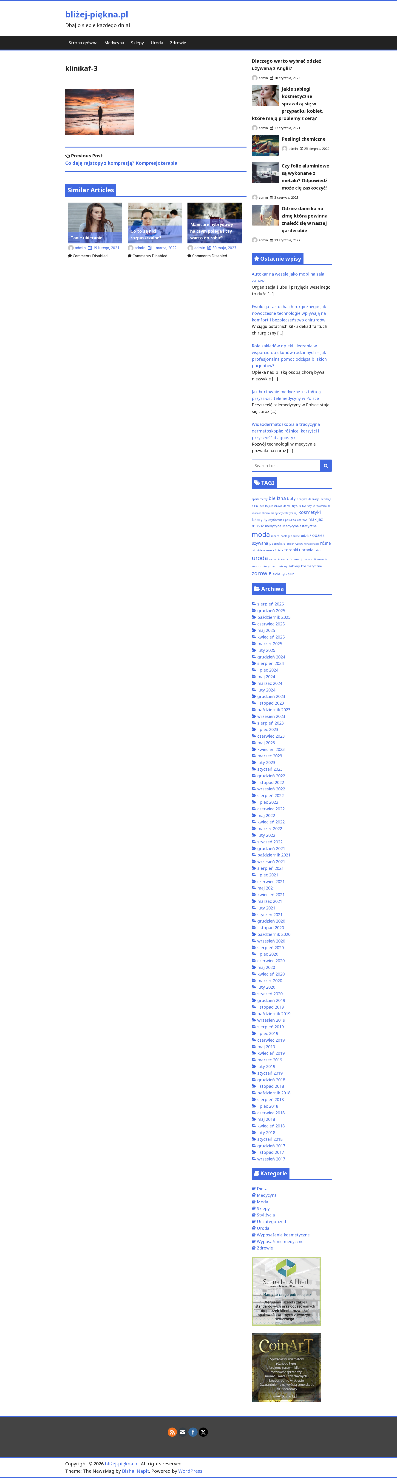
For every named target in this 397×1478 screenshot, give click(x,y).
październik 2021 (273, 855)
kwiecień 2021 (271, 894)
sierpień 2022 (270, 795)
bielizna (277, 498)
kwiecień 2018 (271, 1126)
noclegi (285, 536)
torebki (291, 549)
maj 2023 (266, 742)
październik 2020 (273, 934)
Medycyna (114, 42)
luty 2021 (266, 908)
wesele (308, 559)
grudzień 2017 (271, 1146)
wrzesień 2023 (271, 716)
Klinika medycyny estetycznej (279, 513)
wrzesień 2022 (271, 789)
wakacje (298, 559)
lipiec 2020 (267, 954)
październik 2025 (273, 617)
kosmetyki (309, 512)
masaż (258, 525)
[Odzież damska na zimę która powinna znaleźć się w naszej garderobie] (265, 224)
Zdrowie (178, 42)
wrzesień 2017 (271, 1159)
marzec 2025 (269, 643)
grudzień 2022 (271, 775)
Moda (262, 1202)
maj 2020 (266, 967)
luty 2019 (266, 1066)
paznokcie (277, 543)
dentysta (302, 499)
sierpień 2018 (270, 1099)
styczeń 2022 (270, 842)
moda (261, 534)
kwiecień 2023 (271, 749)
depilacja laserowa (271, 506)
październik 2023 (273, 709)
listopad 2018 (270, 1086)
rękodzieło (258, 550)
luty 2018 (266, 1132)
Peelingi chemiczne (304, 139)
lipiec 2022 (267, 802)
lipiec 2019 (267, 1033)
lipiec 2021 (267, 875)
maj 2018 (266, 1119)
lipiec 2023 (267, 729)
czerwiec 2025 (271, 624)
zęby (284, 574)
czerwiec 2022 (271, 809)
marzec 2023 (269, 756)
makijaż (316, 519)
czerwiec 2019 (271, 1040)
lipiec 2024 (267, 670)
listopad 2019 (270, 1007)
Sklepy (137, 42)
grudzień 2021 (271, 848)
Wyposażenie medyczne (280, 1241)
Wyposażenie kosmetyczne (283, 1235)
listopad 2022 (270, 782)
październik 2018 (273, 1093)
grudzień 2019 (271, 1000)
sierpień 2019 (270, 1026)
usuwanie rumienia (280, 559)
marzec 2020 (269, 980)
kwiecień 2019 (271, 1053)
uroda (260, 558)
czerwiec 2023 (271, 736)
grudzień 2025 (271, 610)
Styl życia (266, 1215)
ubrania (306, 549)
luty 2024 (266, 690)
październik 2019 (273, 1013)
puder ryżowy (294, 543)
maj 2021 (266, 888)
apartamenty (259, 499)
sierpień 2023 (270, 723)
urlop (318, 550)
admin (80, 247)
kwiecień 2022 (271, 822)
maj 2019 (266, 1046)
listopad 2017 (270, 1152)
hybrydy (307, 506)
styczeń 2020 (270, 993)
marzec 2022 (269, 828)
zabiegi (282, 566)
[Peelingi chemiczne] (265, 154)
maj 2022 (266, 815)
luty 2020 (266, 987)
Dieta (262, 1188)
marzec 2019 (269, 1059)
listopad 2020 (270, 927)
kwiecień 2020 (271, 974)
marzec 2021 (269, 901)
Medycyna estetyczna (299, 526)
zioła (276, 574)
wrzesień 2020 (271, 941)
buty (291, 498)
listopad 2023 (270, 703)
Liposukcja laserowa (295, 519)
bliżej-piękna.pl (96, 14)
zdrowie (262, 573)
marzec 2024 (269, 683)
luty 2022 (266, 835)
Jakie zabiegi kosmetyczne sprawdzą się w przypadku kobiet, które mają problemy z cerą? (287, 103)
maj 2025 (266, 630)
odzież (306, 535)
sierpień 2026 (270, 604)
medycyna (273, 526)
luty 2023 (266, 762)
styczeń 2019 (270, 1073)
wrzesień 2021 (271, 861)
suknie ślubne (274, 550)
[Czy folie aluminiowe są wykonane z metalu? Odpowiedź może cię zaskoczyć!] (265, 181)
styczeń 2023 (270, 769)
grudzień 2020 (271, 921)
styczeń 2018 (270, 1139)
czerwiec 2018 (271, 1112)
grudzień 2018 (271, 1079)
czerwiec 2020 (271, 960)
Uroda (157, 42)
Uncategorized (271, 1221)
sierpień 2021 (270, 868)
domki (287, 506)
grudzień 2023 (271, 696)
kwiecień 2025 (271, 637)
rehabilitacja (311, 543)
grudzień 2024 (271, 657)
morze (275, 536)
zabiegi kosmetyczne (305, 566)
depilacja (313, 499)
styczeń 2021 (270, 914)
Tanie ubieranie (86, 237)
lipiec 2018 (267, 1106)
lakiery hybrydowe (267, 519)
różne (325, 543)
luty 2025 (266, 650)
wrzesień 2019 (271, 1020)
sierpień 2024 (270, 663)
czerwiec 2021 (271, 881)
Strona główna (83, 42)
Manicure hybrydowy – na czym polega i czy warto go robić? (213, 231)
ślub (291, 574)
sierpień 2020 (270, 947)
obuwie (295, 536)
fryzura (296, 506)
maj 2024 (266, 676)
